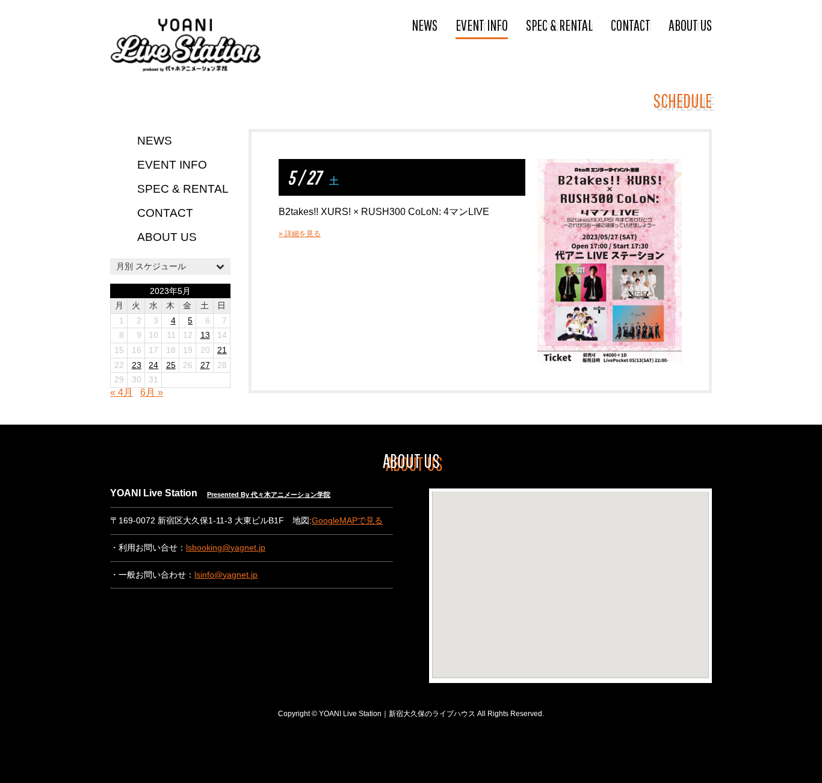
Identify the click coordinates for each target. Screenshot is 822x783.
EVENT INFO (482, 24)
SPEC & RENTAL (559, 24)
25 (171, 365)
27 (205, 365)
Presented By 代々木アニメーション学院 (268, 494)
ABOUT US (690, 24)
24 (153, 365)
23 (136, 365)
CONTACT (630, 24)
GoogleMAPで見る (347, 520)
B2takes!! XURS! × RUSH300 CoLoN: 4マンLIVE (384, 212)
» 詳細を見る (300, 233)
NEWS (424, 24)
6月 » (151, 392)
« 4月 (121, 392)
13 (205, 335)
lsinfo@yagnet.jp (226, 574)
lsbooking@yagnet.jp (225, 547)
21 (222, 350)
